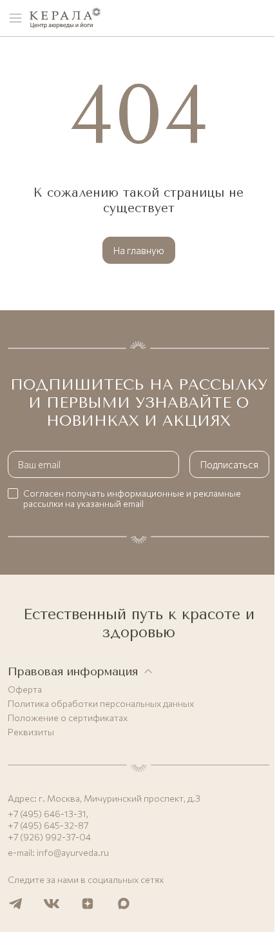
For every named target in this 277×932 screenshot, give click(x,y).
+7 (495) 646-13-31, (48, 813)
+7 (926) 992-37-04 (49, 836)
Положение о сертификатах (68, 718)
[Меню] (15, 18)
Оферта (25, 689)
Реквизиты (31, 732)
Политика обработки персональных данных (101, 704)
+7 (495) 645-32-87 (48, 825)
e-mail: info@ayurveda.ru (58, 852)
